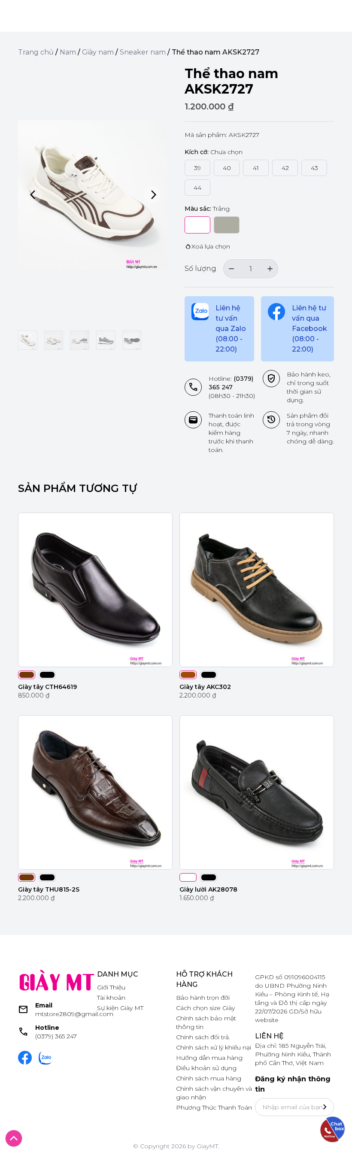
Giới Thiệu (111, 987)
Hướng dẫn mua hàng (209, 1058)
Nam (68, 52)
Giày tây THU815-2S (48, 889)
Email (43, 1005)
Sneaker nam (143, 52)
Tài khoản (111, 997)
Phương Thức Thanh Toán (214, 1107)
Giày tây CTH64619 (47, 687)
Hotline (47, 1028)
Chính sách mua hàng (208, 1078)
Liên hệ (269, 1036)
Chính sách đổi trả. (203, 1037)
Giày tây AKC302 (205, 687)
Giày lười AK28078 (208, 889)
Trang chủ (36, 52)
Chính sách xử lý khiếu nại (213, 1047)
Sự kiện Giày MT (120, 1008)
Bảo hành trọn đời (203, 997)
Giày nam (98, 52)
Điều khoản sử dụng (206, 1068)
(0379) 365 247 (56, 1036)
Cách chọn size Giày (205, 1008)
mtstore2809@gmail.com (74, 1014)
